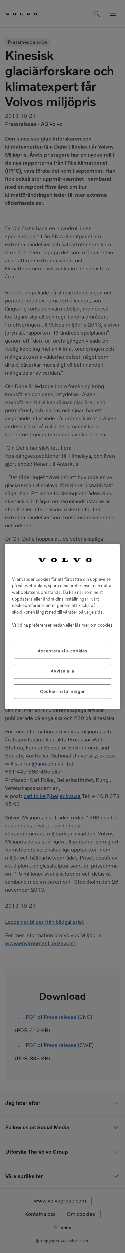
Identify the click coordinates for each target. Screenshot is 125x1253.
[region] (62, 626)
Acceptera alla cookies (62, 650)
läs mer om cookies (93, 625)
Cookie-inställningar (62, 691)
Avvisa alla (62, 671)
